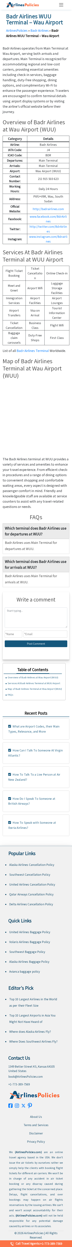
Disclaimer (36, 1133)
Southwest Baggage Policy (27, 952)
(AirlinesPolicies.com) (28, 1152)
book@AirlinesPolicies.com (25, 1077)
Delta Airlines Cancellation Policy (31, 904)
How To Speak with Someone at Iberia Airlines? (32, 825)
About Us (36, 1117)
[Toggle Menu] (62, 5)
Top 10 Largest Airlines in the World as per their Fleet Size (33, 1002)
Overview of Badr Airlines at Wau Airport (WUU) (33, 677)
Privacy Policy (36, 1142)
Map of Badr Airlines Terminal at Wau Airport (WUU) (35, 688)
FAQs (10, 694)
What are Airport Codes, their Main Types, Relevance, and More (33, 728)
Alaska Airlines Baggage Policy (29, 962)
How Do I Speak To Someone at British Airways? (31, 801)
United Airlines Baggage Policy (29, 932)
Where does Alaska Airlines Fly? (30, 1032)
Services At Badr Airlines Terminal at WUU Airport (34, 683)
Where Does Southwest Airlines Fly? (33, 1041)
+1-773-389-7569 (19, 1084)
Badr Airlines (39, 30)
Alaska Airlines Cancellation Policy (31, 865)
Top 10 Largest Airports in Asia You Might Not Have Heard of (32, 1018)
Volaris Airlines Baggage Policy (29, 942)
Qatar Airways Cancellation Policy (31, 894)
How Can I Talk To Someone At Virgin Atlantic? (35, 752)
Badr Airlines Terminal (33, 350)
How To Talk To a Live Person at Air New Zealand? (34, 777)
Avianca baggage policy (24, 971)
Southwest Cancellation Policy (29, 875)
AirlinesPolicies (17, 30)
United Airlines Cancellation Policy (32, 884)
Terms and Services (36, 1125)
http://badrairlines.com (48, 209)
